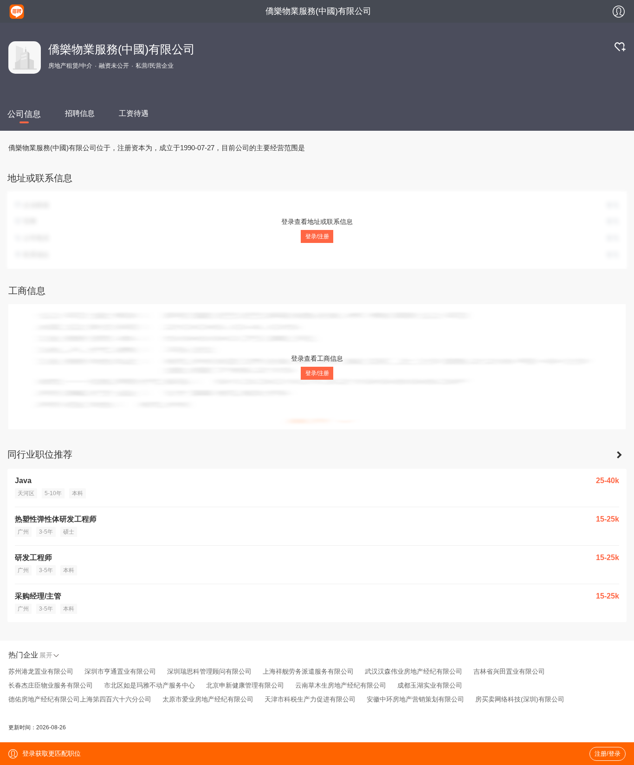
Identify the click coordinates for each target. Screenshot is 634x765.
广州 (23, 532)
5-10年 (53, 493)
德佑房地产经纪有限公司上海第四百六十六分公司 (79, 699)
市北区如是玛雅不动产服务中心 (149, 685)
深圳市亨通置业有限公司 (120, 671)
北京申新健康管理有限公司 (245, 685)
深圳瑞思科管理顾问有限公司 (209, 671)
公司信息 (24, 114)
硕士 (68, 532)
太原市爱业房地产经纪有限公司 (207, 699)
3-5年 (46, 532)
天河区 (26, 493)
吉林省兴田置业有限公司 (509, 671)
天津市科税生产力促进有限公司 (310, 699)
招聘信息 (80, 113)
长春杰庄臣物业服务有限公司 (50, 685)
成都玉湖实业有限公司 (429, 685)
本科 (77, 493)
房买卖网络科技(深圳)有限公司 (519, 699)
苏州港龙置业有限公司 (40, 671)
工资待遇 (134, 113)
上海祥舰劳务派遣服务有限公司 (308, 671)
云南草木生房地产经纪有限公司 (340, 685)
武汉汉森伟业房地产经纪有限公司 (413, 671)
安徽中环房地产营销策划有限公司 (415, 699)
